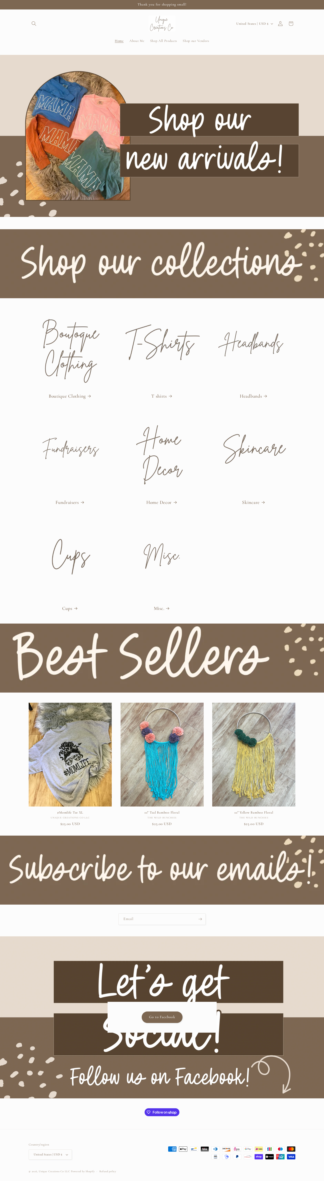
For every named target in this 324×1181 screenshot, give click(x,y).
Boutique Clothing (67, 396)
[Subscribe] (200, 919)
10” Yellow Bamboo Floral (253, 812)
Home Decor (159, 502)
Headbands (251, 396)
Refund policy (107, 1171)
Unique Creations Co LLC (54, 1171)
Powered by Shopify (83, 1171)
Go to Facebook (162, 1017)
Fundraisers (67, 502)
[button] (34, 23)
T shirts (159, 396)
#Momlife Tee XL (70, 812)
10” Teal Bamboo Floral (162, 812)
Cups (67, 608)
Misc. (159, 608)
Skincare (251, 502)
